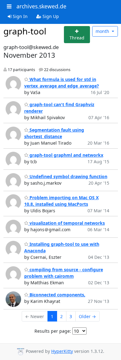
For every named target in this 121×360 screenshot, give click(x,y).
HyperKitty (62, 351)
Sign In (19, 16)
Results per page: (52, 331)
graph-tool (24, 31)
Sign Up (50, 16)
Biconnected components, (56, 295)
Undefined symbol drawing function (67, 176)
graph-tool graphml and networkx (65, 155)
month (103, 31)
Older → (87, 316)
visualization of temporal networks (66, 223)
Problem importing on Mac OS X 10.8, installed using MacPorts (61, 201)
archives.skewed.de (41, 6)
